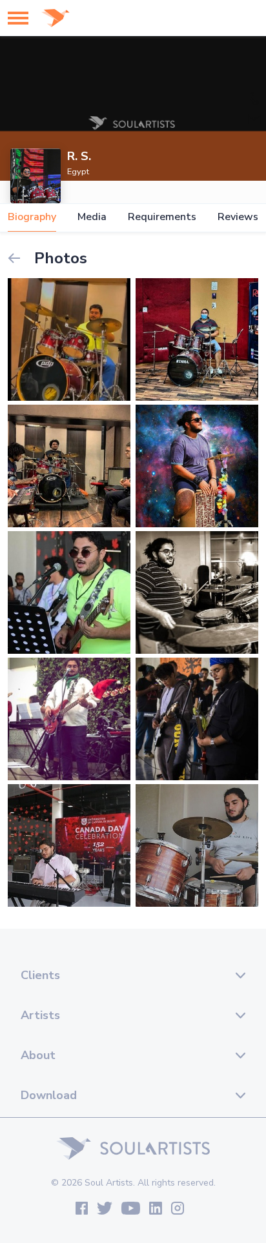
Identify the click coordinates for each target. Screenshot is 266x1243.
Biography (32, 217)
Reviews (238, 217)
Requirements (162, 217)
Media (92, 217)
